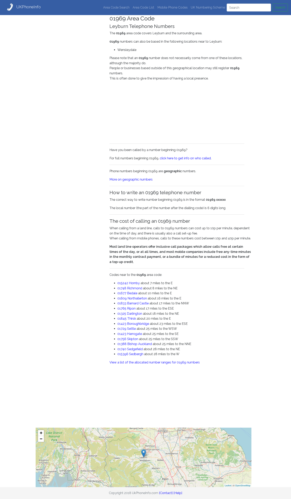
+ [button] (41, 432)
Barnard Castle (138, 303)
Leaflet (228, 485)
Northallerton (137, 298)
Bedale (132, 293)
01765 (121, 308)
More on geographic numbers (131, 179)
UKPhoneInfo (28, 7)
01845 (121, 318)
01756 (121, 339)
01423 (121, 324)
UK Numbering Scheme (208, 7)
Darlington (134, 313)
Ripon (131, 308)
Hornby (134, 283)
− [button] (41, 438)
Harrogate (134, 334)
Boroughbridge (138, 324)
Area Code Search (116, 7)
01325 (121, 313)
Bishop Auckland (139, 344)
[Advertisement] (69, 74)
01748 (121, 288)
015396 (122, 354)
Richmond (134, 288)
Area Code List (143, 7)
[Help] (177, 493)
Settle (131, 329)
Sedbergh (136, 354)
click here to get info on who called (185, 158)
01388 (121, 344)
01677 (121, 293)
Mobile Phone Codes (172, 7)
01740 (121, 349)
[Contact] (166, 493)
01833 (121, 303)
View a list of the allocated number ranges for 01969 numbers (154, 362)
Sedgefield (135, 349)
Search (280, 7)
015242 (122, 283)
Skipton (132, 339)
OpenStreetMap (242, 485)
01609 (122, 298)
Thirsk (131, 318)
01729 (121, 329)
